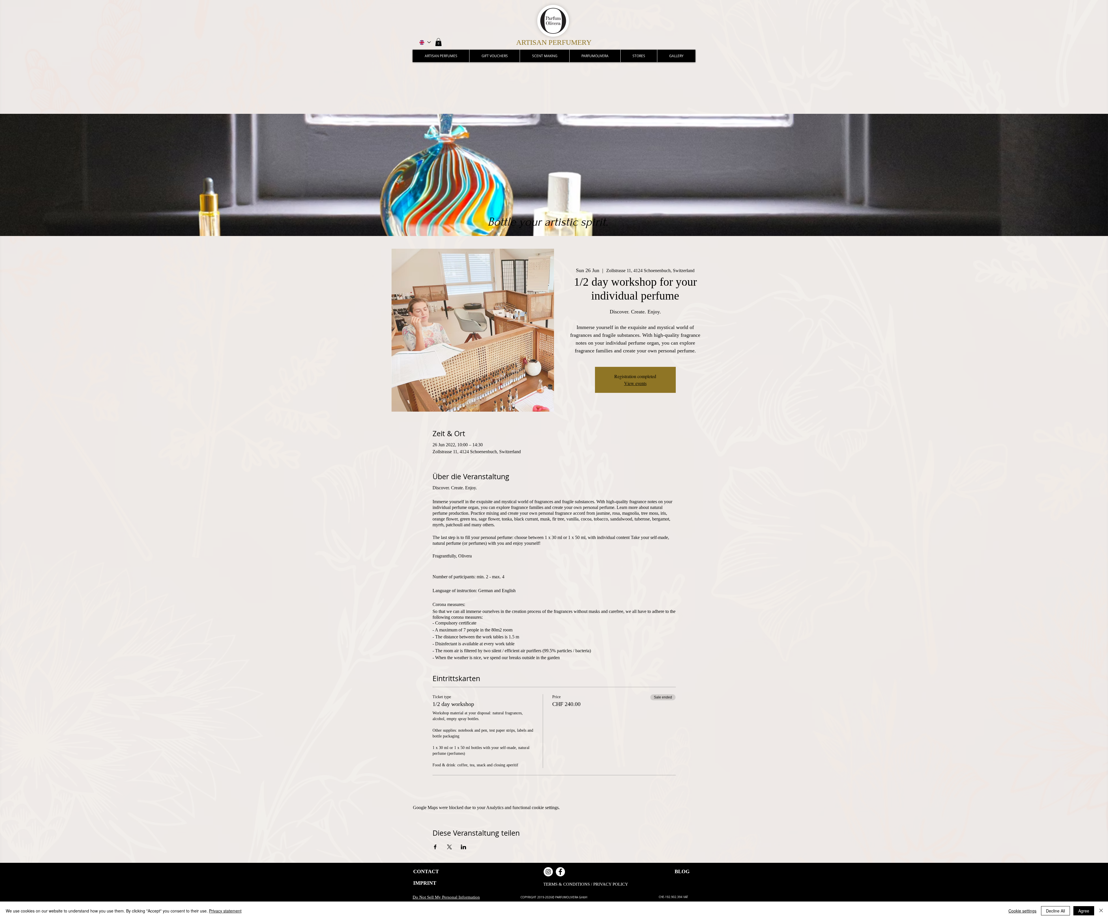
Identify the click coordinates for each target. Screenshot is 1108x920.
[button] (438, 42)
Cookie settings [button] (1022, 911)
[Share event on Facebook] (435, 847)
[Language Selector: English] (424, 42)
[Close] (1101, 910)
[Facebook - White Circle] (560, 871)
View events (635, 383)
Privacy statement (225, 911)
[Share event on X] (449, 847)
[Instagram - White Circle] (548, 871)
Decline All (1055, 911)
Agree (1083, 911)
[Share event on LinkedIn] (463, 847)
